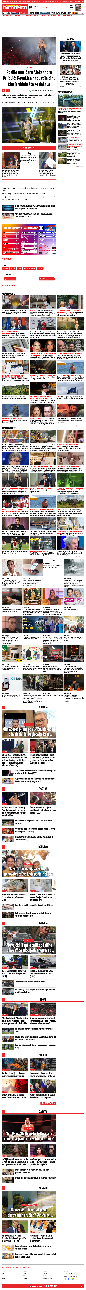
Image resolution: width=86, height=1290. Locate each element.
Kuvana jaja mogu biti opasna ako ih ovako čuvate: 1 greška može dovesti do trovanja (34, 1247)
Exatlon (4, 804)
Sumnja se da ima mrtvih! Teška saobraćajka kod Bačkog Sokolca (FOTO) (41, 974)
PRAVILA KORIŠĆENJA (47, 1278)
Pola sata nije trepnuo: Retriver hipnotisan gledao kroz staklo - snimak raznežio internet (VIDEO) (35, 1255)
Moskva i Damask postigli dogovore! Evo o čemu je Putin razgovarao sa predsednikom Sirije (42, 1096)
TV (2, 1275)
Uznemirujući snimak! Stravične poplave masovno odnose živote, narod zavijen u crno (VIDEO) (43, 1075)
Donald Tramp (67, 16)
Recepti (53, 16)
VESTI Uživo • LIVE (50, 1286)
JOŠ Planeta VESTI (47, 1103)
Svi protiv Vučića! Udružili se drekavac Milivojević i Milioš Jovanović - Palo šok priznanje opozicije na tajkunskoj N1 (35, 780)
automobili (36, 16)
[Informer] (42, 7)
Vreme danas (19, 16)
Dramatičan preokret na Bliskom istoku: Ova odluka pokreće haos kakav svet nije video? (15, 1096)
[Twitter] (67, 1274)
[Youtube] (72, 1274)
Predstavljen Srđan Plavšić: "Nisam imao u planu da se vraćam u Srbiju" (33, 1030)
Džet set (69, 13)
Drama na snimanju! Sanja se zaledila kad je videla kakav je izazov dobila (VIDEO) (43, 810)
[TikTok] (77, 1274)
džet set (40, 268)
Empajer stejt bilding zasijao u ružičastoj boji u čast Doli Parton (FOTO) (35, 1178)
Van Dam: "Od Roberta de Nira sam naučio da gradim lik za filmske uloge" (29, 1136)
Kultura (32, 1156)
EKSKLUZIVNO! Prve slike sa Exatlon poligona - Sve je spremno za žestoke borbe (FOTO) (34, 838)
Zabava (58, 13)
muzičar (13, 268)
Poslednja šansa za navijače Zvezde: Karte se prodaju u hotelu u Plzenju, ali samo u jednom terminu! (43, 1021)
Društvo (31, 13)
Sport (24, 1271)
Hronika (37, 13)
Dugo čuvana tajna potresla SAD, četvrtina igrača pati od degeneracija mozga (35, 1046)
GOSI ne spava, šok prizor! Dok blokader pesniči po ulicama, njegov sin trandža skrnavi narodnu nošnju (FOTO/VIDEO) (70, 80)
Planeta (53, 13)
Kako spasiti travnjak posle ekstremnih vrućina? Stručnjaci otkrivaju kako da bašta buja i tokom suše (29, 1213)
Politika (8, 13)
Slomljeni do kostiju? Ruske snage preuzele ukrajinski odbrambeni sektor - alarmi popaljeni (13, 1075)
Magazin (63, 13)
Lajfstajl (5, 1232)
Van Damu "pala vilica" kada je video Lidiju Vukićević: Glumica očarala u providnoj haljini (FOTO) (43, 1162)
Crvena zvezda (34, 1015)
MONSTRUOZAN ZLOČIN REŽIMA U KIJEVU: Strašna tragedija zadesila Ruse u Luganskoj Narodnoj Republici (35, 207)
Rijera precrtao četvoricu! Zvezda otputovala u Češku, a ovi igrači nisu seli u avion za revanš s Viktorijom (35, 1038)
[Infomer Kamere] (34, 8)
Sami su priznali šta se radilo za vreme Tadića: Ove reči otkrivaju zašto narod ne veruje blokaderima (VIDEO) (35, 772)
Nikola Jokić (45, 16)
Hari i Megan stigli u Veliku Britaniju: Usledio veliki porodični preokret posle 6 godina (14, 1238)
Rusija (60, 16)
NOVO (3, 13)
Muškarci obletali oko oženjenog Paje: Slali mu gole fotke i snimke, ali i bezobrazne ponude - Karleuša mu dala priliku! (14, 811)
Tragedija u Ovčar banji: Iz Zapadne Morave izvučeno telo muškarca (62, 1)
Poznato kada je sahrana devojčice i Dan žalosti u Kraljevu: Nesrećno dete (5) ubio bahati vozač (35, 991)
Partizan (4, 1015)
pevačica (5, 268)
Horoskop (28, 16)
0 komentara (11, 279)
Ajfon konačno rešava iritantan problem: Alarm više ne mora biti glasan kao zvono (41, 1238)
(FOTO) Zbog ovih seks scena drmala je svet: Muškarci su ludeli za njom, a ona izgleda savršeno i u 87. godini (15, 1162)
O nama (45, 1273)
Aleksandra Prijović (29, 268)
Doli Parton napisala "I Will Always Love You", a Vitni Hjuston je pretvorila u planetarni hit (33, 1171)
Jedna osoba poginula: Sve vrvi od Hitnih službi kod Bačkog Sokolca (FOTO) (14, 974)
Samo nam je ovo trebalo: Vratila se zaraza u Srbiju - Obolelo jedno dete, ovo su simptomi (43, 897)
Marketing (45, 1271)
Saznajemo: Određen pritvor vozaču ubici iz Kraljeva (30, 981)
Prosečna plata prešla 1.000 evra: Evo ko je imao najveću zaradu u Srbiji (14, 897)
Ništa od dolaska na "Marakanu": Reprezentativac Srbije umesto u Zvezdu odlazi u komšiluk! (22, 1)
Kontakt (44, 1275)
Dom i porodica (29, 1205)
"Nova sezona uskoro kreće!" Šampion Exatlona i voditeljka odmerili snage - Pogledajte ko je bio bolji (35, 830)
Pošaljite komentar (46, 279)
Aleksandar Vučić (7, 16)
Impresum (45, 1277)
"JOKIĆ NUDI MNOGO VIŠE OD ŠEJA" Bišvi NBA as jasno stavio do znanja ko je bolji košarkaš (33, 215)
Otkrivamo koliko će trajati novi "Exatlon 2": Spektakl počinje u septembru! (33, 822)
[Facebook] (64, 1274)
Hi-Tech (32, 1232)
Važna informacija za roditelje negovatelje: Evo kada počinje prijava (29, 872)
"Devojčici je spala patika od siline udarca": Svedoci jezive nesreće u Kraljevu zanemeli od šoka (29, 948)
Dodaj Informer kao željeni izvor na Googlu (43, 90)
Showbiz (29, 1129)
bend (20, 268)
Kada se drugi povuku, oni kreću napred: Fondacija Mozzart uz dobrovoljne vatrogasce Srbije (33, 914)
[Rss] (74, 1274)
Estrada (8, 36)
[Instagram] (69, 1274)
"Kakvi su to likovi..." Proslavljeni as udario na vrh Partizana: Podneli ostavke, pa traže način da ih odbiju (15, 1021)
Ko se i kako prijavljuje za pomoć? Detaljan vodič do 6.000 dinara (34, 905)
